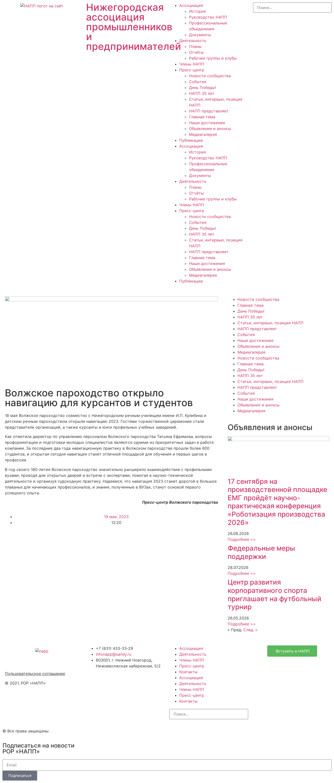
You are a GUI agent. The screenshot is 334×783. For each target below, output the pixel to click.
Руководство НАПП (208, 17)
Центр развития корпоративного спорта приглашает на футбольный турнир (274, 594)
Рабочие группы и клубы (213, 58)
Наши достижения (207, 122)
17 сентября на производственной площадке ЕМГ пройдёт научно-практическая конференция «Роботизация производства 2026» (277, 502)
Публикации (191, 140)
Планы (195, 46)
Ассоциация (191, 5)
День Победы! (202, 87)
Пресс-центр (191, 69)
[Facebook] (189, 730)
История (197, 11)
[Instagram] (175, 730)
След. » (250, 629)
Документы (200, 34)
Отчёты (196, 52)
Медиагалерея (203, 134)
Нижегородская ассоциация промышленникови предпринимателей (133, 26)
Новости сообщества (210, 75)
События (197, 81)
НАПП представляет (209, 111)
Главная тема (202, 116)
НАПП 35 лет (201, 93)
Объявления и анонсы (210, 128)
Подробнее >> (242, 539)
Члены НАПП (191, 64)
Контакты (188, 671)
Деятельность (192, 40)
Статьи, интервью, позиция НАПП (270, 322)
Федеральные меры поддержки (261, 552)
